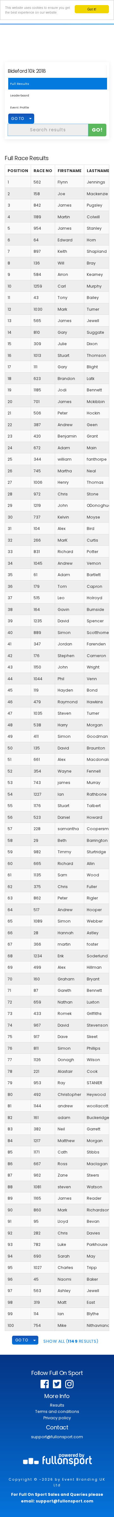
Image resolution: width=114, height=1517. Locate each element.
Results (57, 1405)
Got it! (91, 9)
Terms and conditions (57, 1411)
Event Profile (19, 107)
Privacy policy (57, 1418)
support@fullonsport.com (57, 1436)
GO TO (17, 118)
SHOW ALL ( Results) (70, 1341)
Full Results (19, 84)
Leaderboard (19, 95)
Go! (97, 130)
